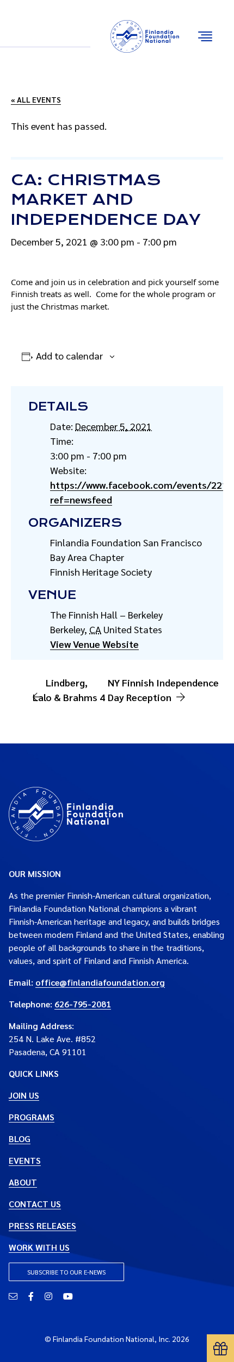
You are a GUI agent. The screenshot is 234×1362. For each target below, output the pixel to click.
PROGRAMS (31, 1117)
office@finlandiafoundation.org (100, 982)
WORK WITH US (39, 1247)
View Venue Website (94, 644)
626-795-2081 (82, 1004)
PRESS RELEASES (42, 1225)
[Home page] (66, 812)
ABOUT (23, 1182)
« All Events (36, 99)
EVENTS (25, 1160)
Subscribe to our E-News (66, 1272)
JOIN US (24, 1095)
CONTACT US (35, 1203)
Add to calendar (69, 355)
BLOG (19, 1138)
